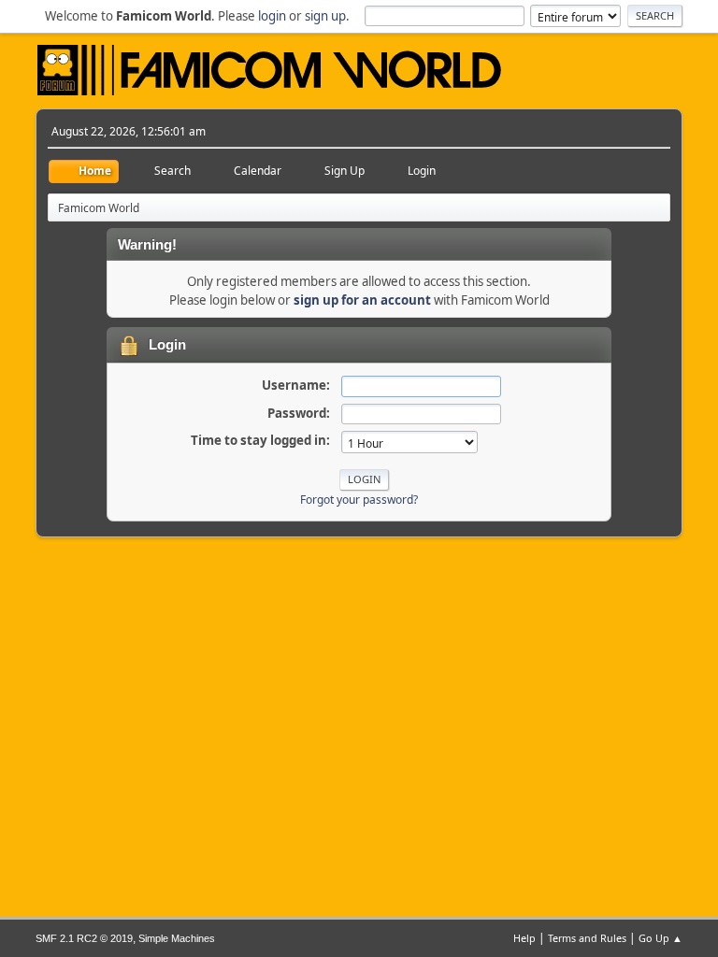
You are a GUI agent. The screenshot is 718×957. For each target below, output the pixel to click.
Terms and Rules (587, 938)
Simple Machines (176, 938)
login (272, 15)
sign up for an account (362, 300)
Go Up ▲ (660, 938)
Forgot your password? (359, 499)
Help (524, 938)
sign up (325, 15)
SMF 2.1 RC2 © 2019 (84, 938)
